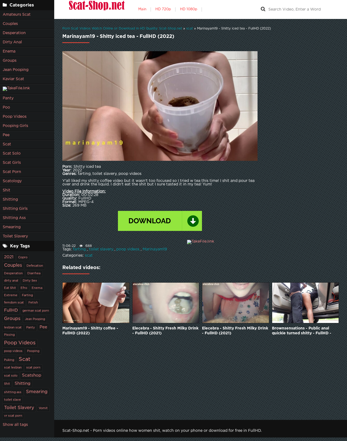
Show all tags (15, 424)
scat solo (10, 375)
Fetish (33, 302)
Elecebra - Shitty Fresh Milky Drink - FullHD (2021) (165, 331)
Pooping (33, 351)
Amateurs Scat (17, 14)
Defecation (35, 265)
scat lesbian (13, 367)
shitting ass (12, 392)
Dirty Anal (12, 42)
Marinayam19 (155, 249)
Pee (6, 135)
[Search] (263, 9)
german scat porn (36, 310)
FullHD (11, 310)
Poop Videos (15, 116)
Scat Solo (12, 153)
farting (79, 249)
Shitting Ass (14, 218)
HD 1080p (188, 9)
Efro (24, 288)
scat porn (33, 367)
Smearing (12, 227)
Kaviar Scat (13, 79)
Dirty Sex (30, 280)
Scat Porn (12, 172)
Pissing (9, 335)
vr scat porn (13, 415)
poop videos (13, 351)
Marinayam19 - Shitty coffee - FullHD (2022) (90, 331)
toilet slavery (101, 249)
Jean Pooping (15, 69)
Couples (10, 23)
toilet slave (12, 399)
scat (89, 255)
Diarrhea (33, 273)
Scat (7, 144)
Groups (10, 60)
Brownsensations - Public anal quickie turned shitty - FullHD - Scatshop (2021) (301, 331)
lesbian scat (13, 327)
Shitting (10, 199)
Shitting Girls (15, 208)
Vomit (43, 408)
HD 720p (163, 9)
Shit (6, 190)
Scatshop (31, 375)
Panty (8, 98)
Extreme (10, 295)
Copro (22, 257)
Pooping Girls (15, 126)
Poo (6, 107)
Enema (9, 51)
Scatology (12, 181)
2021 (9, 257)
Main (142, 9)
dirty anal (11, 280)
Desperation (14, 33)
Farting (27, 295)
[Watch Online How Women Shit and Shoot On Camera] (96, 9)
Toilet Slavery (15, 236)
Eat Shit (10, 288)
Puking (9, 360)
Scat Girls (12, 162)
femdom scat (14, 302)
